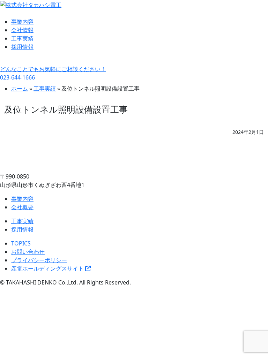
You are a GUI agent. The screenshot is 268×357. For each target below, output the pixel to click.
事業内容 (22, 21)
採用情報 (22, 47)
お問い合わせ (28, 252)
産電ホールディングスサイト (48, 268)
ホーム (19, 88)
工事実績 (22, 38)
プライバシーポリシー (39, 260)
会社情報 (22, 30)
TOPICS (21, 243)
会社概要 (22, 207)
